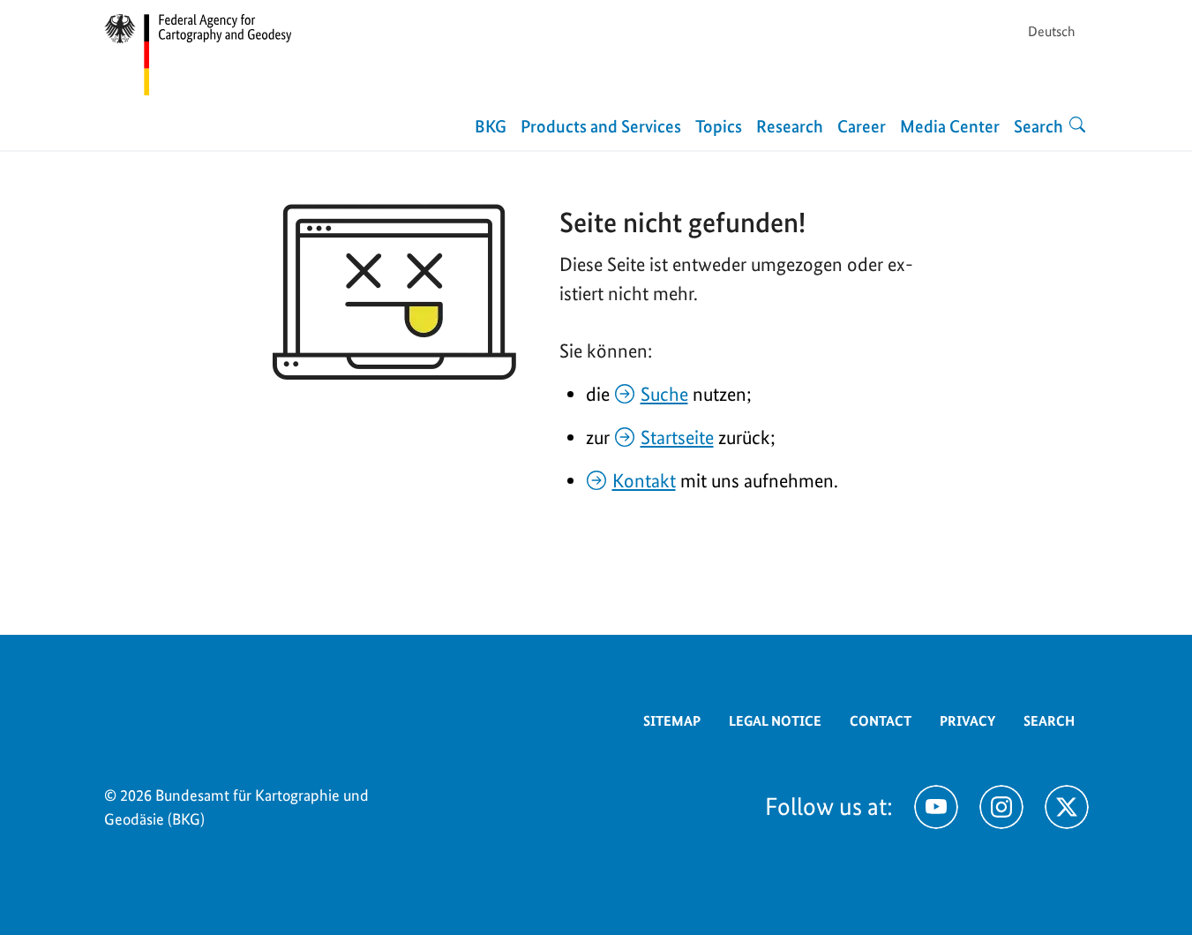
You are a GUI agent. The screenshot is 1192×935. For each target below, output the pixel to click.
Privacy (967, 721)
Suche (664, 393)
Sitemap (672, 721)
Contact (880, 721)
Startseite (677, 437)
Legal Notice (775, 721)
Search (1049, 721)
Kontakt (644, 480)
